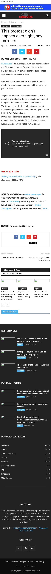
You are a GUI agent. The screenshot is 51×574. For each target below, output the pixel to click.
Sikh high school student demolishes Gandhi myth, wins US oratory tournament (32, 420)
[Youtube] (32, 548)
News (19, 26)
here (45, 208)
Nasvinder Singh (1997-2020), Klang (39, 259)
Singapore (22, 289)
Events (20, 425)
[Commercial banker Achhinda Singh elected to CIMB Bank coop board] (8, 394)
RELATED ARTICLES (11, 270)
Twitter (38, 205)
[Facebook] (18, 548)
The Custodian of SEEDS (12, 257)
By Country (5, 26)
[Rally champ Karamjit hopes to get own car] (8, 407)
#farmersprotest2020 (17, 226)
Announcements (8, 453)
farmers (31, 226)
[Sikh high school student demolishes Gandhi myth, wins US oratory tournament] (8, 420)
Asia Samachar (10, 45)
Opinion (38, 289)
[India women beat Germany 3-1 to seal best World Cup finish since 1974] (9, 284)
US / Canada (6, 478)
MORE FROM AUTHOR (12, 274)
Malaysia (21, 410)
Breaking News (8, 465)
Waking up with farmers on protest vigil (18, 176)
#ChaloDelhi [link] (6, 64)
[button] (47, 15)
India (13, 26)
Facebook (14, 201)
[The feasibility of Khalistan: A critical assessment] (42, 284)
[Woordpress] (25, 548)
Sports (4, 289)
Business (21, 397)
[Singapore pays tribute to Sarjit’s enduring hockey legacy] (25, 284)
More (33, 566)
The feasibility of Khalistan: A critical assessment (41, 294)
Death (4, 457)
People (23, 561)
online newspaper (32, 194)
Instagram (6, 208)
